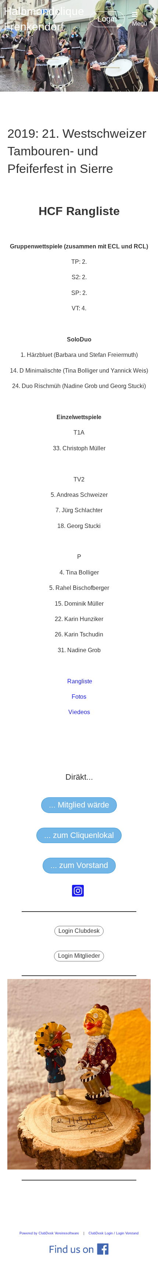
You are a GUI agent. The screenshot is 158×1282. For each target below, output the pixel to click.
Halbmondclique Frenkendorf (44, 19)
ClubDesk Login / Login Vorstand (114, 1233)
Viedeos (79, 712)
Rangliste (79, 681)
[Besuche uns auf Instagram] (78, 892)
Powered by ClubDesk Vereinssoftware (49, 1233)
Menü (139, 23)
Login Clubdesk (79, 931)
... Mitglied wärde (79, 804)
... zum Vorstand (79, 865)
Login (107, 18)
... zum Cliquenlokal (79, 835)
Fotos (79, 697)
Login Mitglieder (79, 956)
